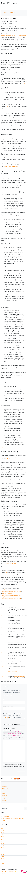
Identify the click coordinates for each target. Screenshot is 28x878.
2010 (2, 854)
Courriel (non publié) (8, 706)
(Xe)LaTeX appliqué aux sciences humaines (13, 818)
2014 (2, 845)
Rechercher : (4, 805)
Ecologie (4, 786)
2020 (2, 837)
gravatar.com (6, 717)
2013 (2, 848)
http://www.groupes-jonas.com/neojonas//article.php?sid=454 (17, 672)
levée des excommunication (9, 563)
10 (7, 458)
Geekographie (6, 816)
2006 (2, 863)
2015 (2, 843)
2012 (2, 850)
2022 (2, 832)
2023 (2, 830)
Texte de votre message (9, 728)
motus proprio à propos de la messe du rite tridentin (13, 35)
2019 (2, 839)
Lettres (4, 791)
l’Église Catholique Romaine (11, 166)
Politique (4, 795)
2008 (2, 859)
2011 (2, 852)
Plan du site (4, 871)
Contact (4, 820)
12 (6, 572)
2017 (2, 841)
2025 (2, 828)
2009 (2, 856)
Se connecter (11, 871)
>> (25, 808)
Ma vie (4, 793)
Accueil (5, 12)
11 (2, 543)
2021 (2, 834)
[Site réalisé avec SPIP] (24, 871)
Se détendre (5, 800)
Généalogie (5, 788)
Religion (13, 12)
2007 (2, 861)
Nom (4, 699)
